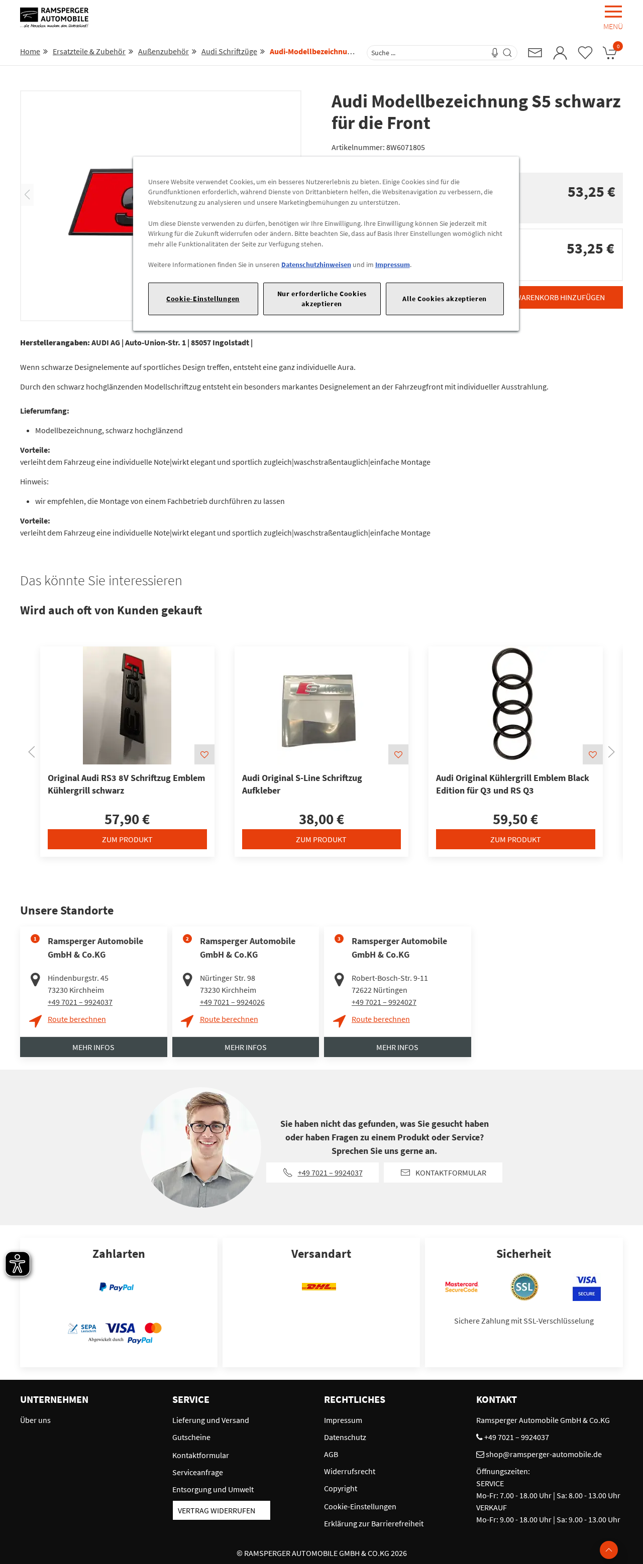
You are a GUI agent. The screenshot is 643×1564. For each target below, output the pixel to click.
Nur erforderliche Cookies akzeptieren (322, 298)
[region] (326, 244)
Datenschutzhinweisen (316, 264)
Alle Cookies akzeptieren (444, 298)
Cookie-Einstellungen (203, 298)
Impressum (392, 264)
